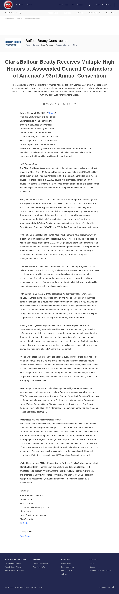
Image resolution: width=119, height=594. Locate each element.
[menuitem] (89, 5)
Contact (36, 45)
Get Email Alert (52, 104)
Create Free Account (40, 564)
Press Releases (9, 18)
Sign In (29, 5)
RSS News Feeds (67, 567)
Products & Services (63, 45)
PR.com (51, 113)
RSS (68, 104)
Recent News (66, 564)
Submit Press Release (104, 5)
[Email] (74, 103)
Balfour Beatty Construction (32, 18)
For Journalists (66, 570)
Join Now (19, 5)
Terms (33, 587)
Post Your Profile (39, 567)
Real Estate (19, 18)
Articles (64, 574)
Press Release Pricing (13, 567)
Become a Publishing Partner (100, 570)
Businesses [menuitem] (64, 5)
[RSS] (64, 103)
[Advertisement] (59, 26)
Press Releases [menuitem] (78, 5)
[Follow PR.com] (112, 587)
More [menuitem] (75, 45)
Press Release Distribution (14, 570)
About (28, 45)
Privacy (40, 587)
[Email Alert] (44, 103)
